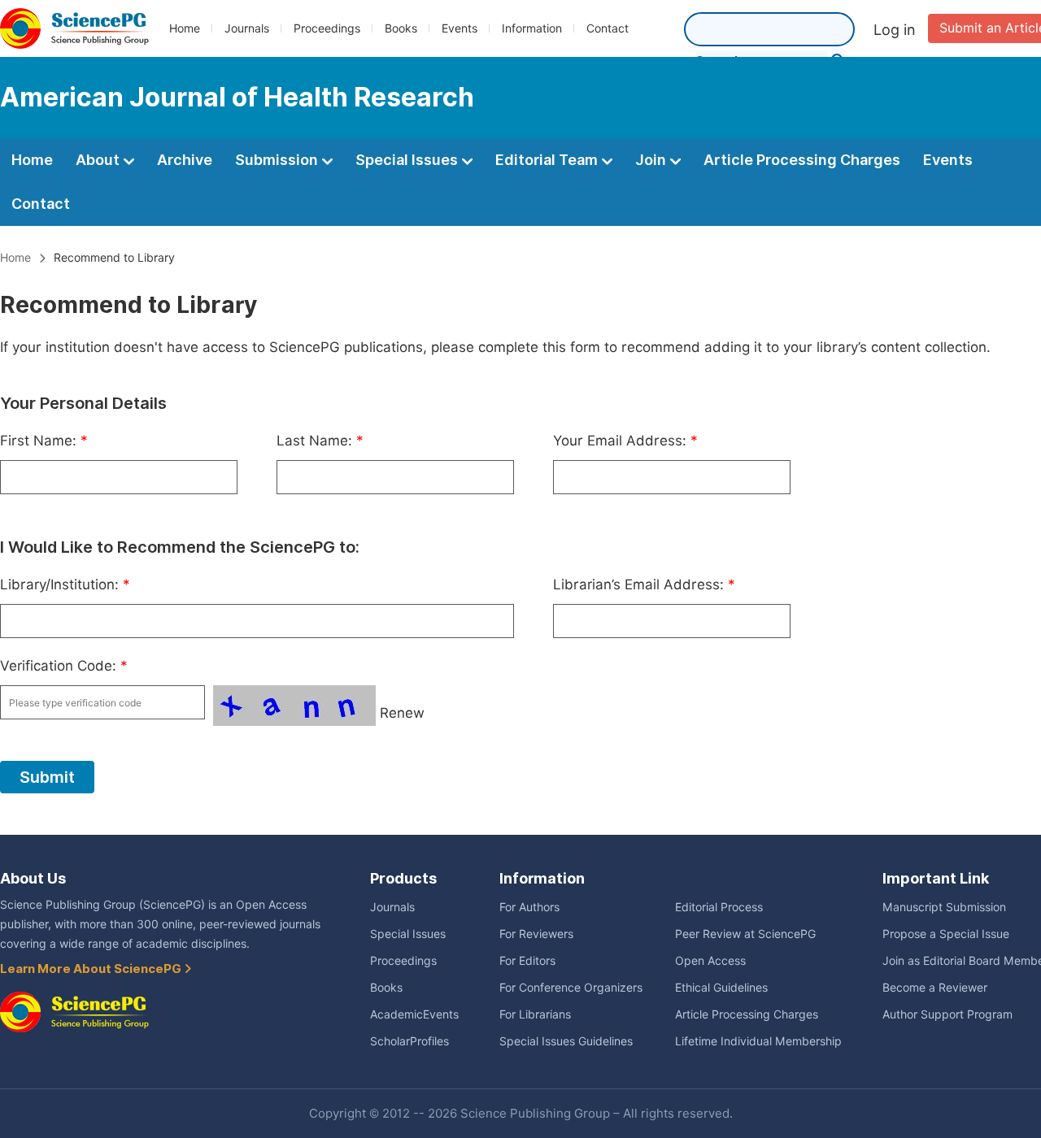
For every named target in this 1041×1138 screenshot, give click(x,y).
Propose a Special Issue (945, 933)
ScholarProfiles (409, 1041)
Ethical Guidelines (721, 987)
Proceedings (327, 28)
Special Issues (408, 159)
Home (184, 28)
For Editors (527, 960)
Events (459, 28)
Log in (894, 29)
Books (401, 28)
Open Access (710, 960)
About (99, 159)
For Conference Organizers (570, 987)
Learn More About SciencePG (92, 969)
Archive (184, 159)
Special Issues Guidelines (566, 1041)
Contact (607, 28)
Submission (278, 159)
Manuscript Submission (944, 907)
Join (652, 159)
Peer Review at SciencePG (745, 933)
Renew (402, 713)
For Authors (529, 907)
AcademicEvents (414, 1014)
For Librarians (535, 1014)
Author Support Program (947, 1014)
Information (532, 28)
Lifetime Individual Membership (758, 1041)
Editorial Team (548, 159)
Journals (246, 28)
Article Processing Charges (801, 159)
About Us (33, 878)
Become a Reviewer (934, 987)
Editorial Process (719, 907)
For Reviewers (536, 933)
